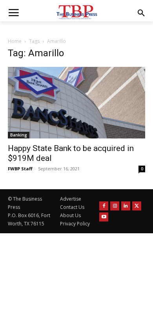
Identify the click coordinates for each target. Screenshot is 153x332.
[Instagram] (114, 205)
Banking (18, 135)
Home (15, 41)
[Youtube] (103, 216)
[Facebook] (103, 205)
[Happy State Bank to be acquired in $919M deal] (76, 102)
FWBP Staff (20, 169)
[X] (136, 205)
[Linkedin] (125, 205)
